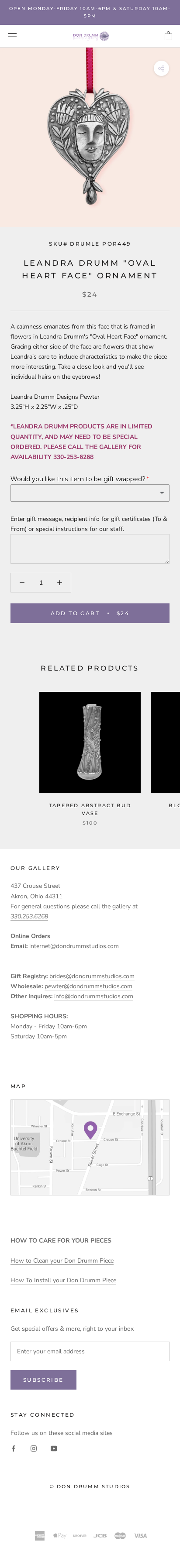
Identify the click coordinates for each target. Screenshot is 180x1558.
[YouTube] (54, 1448)
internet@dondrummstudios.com (74, 946)
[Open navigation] (12, 36)
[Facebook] (13, 1448)
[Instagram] (34, 1448)
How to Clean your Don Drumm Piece (62, 1261)
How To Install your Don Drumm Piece (63, 1280)
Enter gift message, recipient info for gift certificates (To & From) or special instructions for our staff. (88, 524)
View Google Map (90, 1147)
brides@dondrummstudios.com (92, 976)
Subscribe (43, 1380)
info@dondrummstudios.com (93, 996)
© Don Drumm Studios (90, 1486)
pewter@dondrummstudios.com (88, 986)
